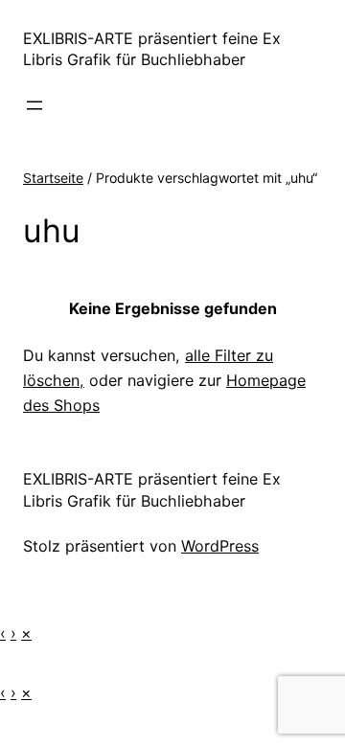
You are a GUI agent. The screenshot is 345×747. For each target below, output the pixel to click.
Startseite (53, 178)
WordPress (220, 545)
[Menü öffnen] (34, 105)
